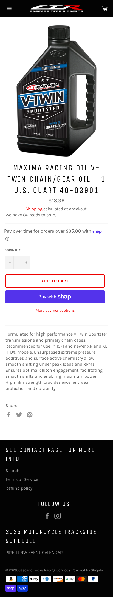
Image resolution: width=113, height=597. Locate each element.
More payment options (55, 310)
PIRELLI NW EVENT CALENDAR (34, 552)
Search (12, 470)
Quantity (13, 250)
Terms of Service (21, 479)
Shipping (34, 208)
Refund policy (18, 488)
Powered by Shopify (87, 570)
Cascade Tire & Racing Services (44, 570)
